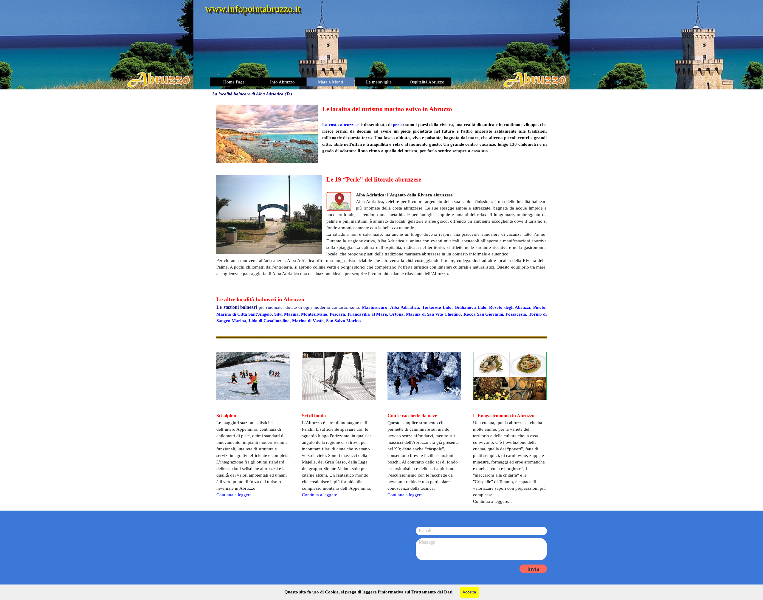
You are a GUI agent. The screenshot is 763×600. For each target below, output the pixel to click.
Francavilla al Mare (367, 314)
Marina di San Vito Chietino (433, 314)
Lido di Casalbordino (269, 320)
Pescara (337, 314)
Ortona (396, 314)
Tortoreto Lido (437, 307)
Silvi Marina (286, 314)
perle (398, 124)
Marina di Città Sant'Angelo (244, 314)
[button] (271, 214)
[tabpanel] (381, 134)
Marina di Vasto (308, 320)
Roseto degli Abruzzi (509, 307)
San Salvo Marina (343, 320)
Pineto (539, 307)
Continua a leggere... (321, 494)
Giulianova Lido (470, 307)
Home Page (234, 82)
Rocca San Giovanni (483, 314)
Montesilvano (314, 314)
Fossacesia (515, 314)
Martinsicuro (374, 307)
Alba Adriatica (404, 307)
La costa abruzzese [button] (340, 124)
